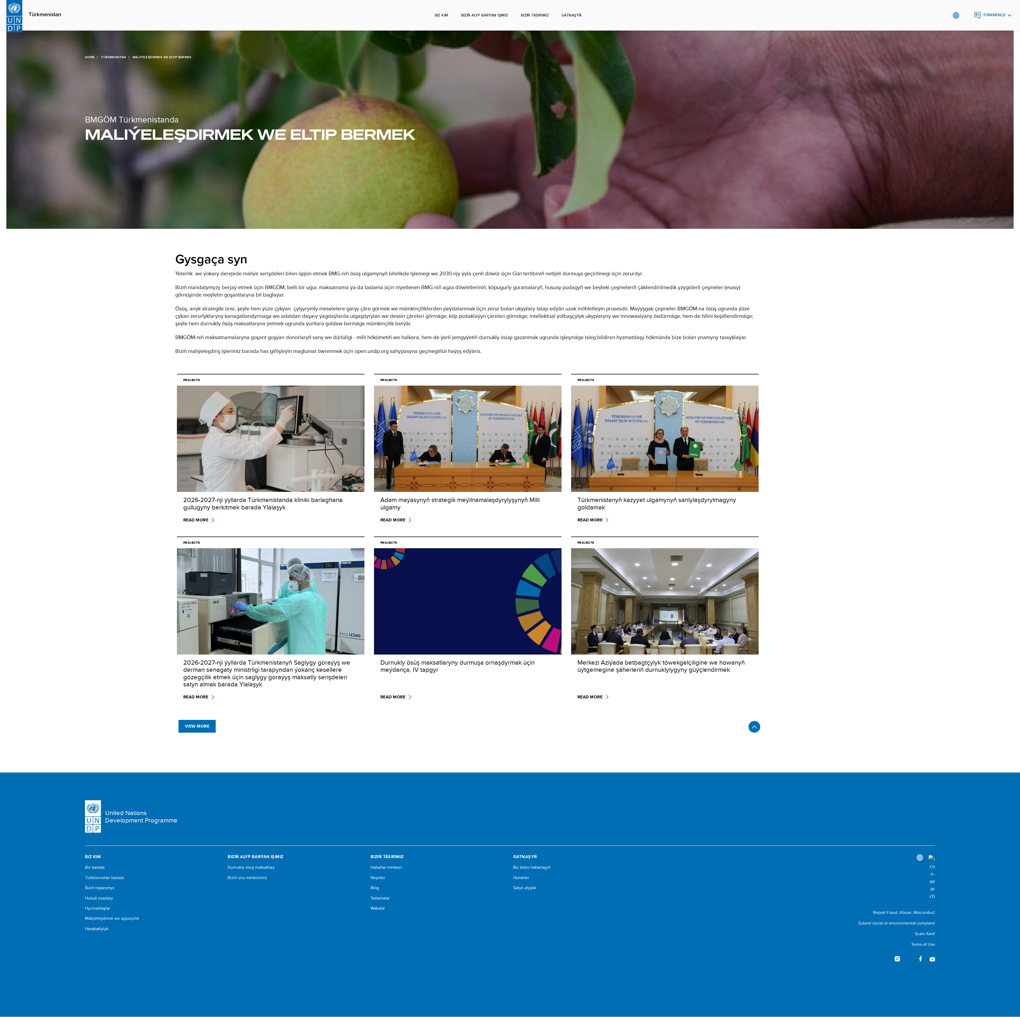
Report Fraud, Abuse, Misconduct (904, 912)
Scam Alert (925, 934)
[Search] (932, 877)
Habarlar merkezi (386, 867)
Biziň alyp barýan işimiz (484, 15)
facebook (920, 958)
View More (197, 726)
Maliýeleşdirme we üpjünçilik (112, 918)
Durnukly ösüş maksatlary (251, 867)
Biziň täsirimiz (535, 15)
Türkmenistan (45, 14)
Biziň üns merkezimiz (247, 878)
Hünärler (521, 878)
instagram (897, 958)
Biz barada (94, 867)
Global (956, 15)
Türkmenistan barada (104, 878)
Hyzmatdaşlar (97, 908)
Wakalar (378, 908)
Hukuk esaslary (99, 898)
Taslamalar (380, 898)
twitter (909, 958)
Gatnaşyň (571, 15)
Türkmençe (994, 15)
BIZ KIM (441, 15)
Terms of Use (923, 944)
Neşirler (378, 878)
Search (966, 15)
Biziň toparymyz (100, 888)
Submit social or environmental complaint (896, 923)
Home (90, 57)
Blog (375, 888)
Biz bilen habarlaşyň (531, 867)
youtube (932, 958)
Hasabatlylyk (96, 929)
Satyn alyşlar (524, 888)
